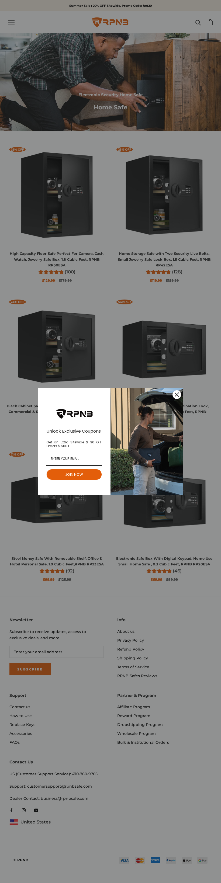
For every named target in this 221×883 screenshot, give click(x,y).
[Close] (176, 394)
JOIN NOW (74, 474)
